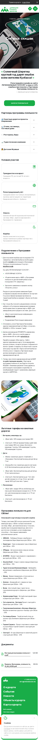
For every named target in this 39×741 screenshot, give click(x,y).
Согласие (7, 728)
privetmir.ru (25, 336)
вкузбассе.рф (8, 266)
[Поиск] (30, 8)
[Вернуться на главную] (9, 9)
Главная (12, 19)
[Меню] (35, 9)
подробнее (26, 2)
